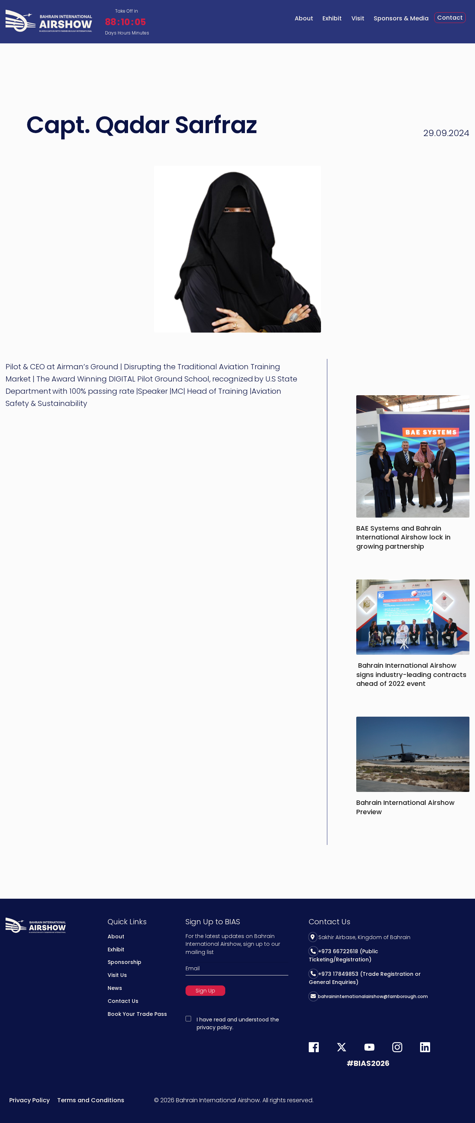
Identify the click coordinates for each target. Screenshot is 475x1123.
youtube (369, 1047)
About (304, 18)
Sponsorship (124, 962)
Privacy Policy (29, 1100)
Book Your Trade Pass (137, 1014)
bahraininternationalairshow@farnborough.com (373, 996)
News (115, 988)
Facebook (314, 1047)
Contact (450, 17)
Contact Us (123, 1001)
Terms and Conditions (90, 1100)
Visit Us (117, 975)
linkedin (425, 1047)
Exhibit (332, 18)
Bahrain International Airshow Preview (405, 807)
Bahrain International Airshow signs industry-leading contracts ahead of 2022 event (411, 674)
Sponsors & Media (401, 18)
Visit (357, 18)
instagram (397, 1047)
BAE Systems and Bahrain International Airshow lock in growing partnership (403, 537)
